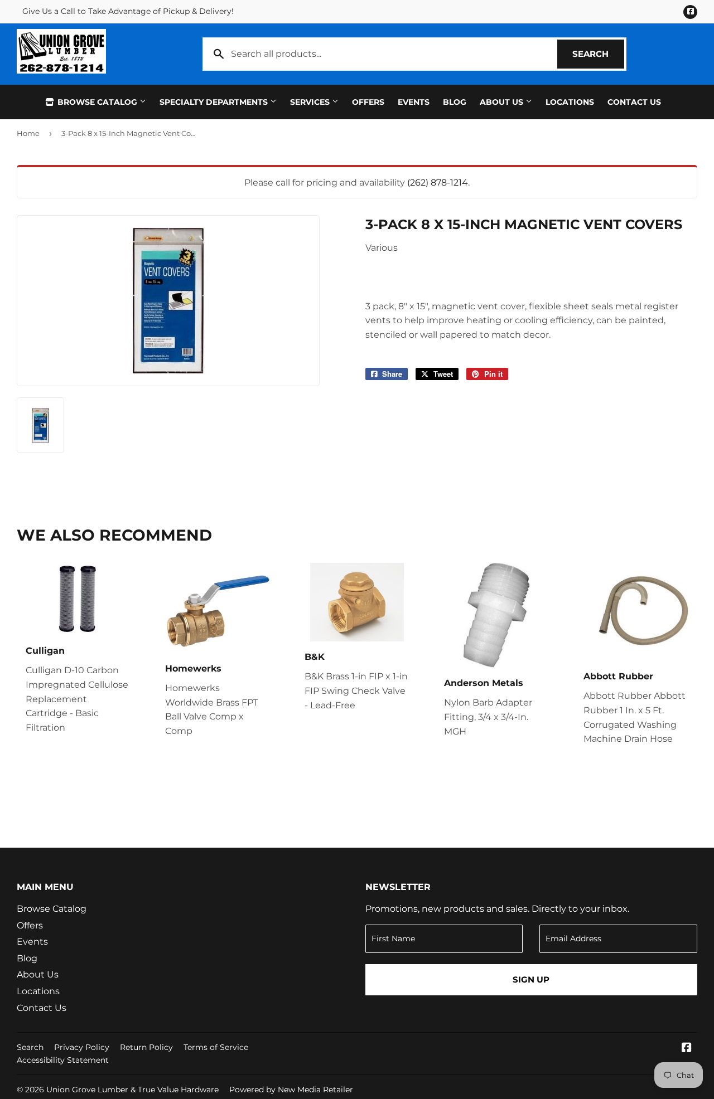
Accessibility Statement (63, 1060)
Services (311, 102)
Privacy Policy (81, 1047)
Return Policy (146, 1047)
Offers (368, 102)
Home (28, 133)
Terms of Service (216, 1047)
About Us (502, 102)
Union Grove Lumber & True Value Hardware (132, 1089)
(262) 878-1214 (437, 182)
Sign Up (531, 979)
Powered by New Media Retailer (291, 1089)
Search (598, 53)
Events (414, 102)
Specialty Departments (215, 102)
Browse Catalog (97, 102)
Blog (454, 102)
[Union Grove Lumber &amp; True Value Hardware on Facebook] (687, 1048)
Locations (570, 102)
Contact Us (634, 102)
